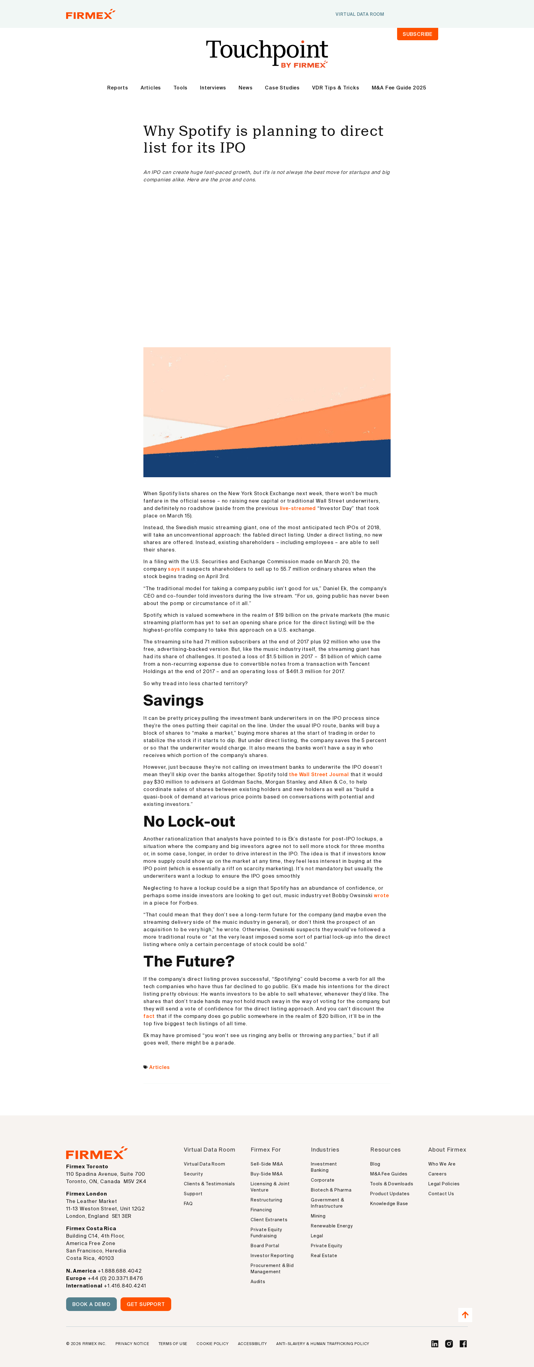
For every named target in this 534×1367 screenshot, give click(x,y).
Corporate (323, 1180)
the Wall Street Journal (319, 774)
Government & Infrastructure (327, 1203)
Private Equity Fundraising (266, 1232)
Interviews (213, 87)
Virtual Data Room (204, 1164)
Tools (180, 87)
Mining (318, 1215)
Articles (151, 87)
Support (193, 1193)
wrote (381, 895)
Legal (317, 1235)
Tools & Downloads (391, 1183)
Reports (117, 87)
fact (149, 1016)
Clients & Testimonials (209, 1183)
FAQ (188, 1203)
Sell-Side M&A (267, 1164)
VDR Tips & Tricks (335, 87)
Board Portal (265, 1245)
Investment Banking (324, 1167)
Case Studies (282, 87)
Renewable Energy (332, 1225)
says (174, 569)
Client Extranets (269, 1219)
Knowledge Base (389, 1203)
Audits (258, 1281)
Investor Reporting (272, 1255)
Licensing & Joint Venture (270, 1186)
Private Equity (326, 1245)
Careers (437, 1173)
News (245, 87)
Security (193, 1173)
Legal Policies (444, 1183)
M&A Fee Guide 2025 (399, 87)
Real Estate (324, 1255)
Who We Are (442, 1164)
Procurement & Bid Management (272, 1268)
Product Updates (390, 1193)
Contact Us (441, 1193)
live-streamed (298, 508)
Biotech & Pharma (331, 1189)
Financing (261, 1209)
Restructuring (266, 1199)
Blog (375, 1164)
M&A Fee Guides (389, 1173)
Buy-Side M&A (267, 1173)
